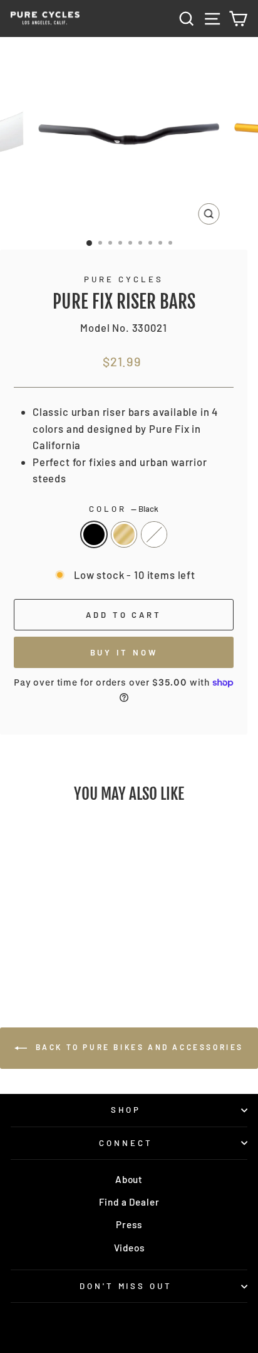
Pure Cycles (123, 279)
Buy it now (124, 652)
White (154, 534)
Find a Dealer (129, 1201)
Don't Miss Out (126, 1286)
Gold (124, 534)
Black (93, 534)
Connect (126, 1143)
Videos (129, 1247)
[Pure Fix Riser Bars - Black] (41, 952)
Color (123, 509)
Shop (126, 1110)
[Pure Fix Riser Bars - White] (70, 952)
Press (129, 1224)
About (129, 1179)
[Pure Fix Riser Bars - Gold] (55, 952)
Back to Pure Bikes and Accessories (138, 1047)
